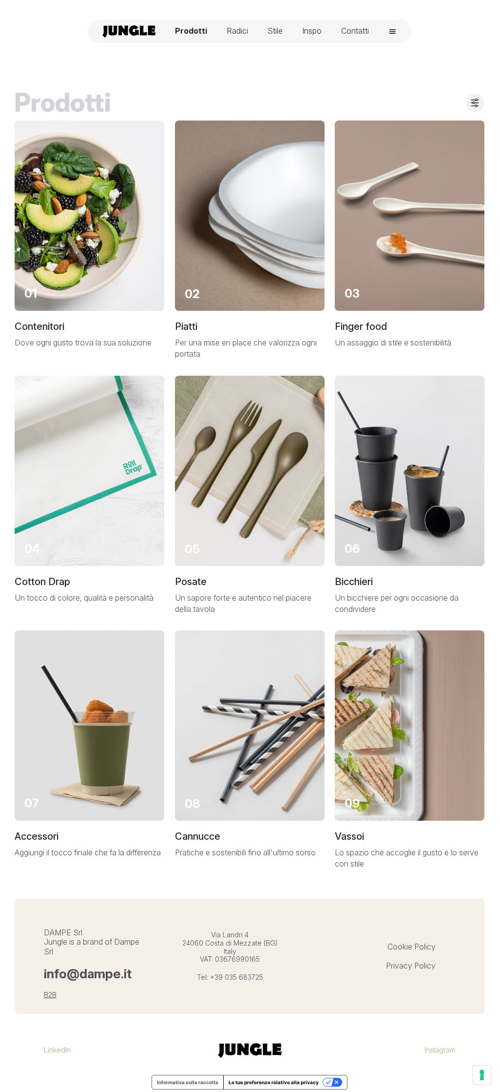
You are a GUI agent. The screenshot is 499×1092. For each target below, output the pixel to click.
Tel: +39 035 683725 (230, 977)
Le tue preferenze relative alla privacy (274, 1082)
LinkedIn (57, 1050)
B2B (50, 995)
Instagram (439, 1050)
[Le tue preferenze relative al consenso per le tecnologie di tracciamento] (482, 1075)
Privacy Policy (411, 966)
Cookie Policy (411, 946)
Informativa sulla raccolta (187, 1082)
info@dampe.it (88, 973)
